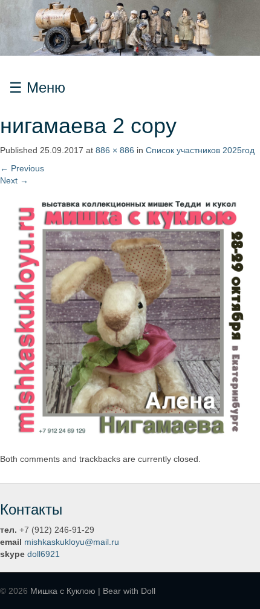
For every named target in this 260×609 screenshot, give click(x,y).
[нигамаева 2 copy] (130, 316)
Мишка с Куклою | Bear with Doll (92, 591)
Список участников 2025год (200, 150)
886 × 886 (115, 150)
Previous (22, 168)
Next (14, 180)
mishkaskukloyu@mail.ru (71, 542)
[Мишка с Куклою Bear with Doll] (130, 27)
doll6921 (43, 554)
